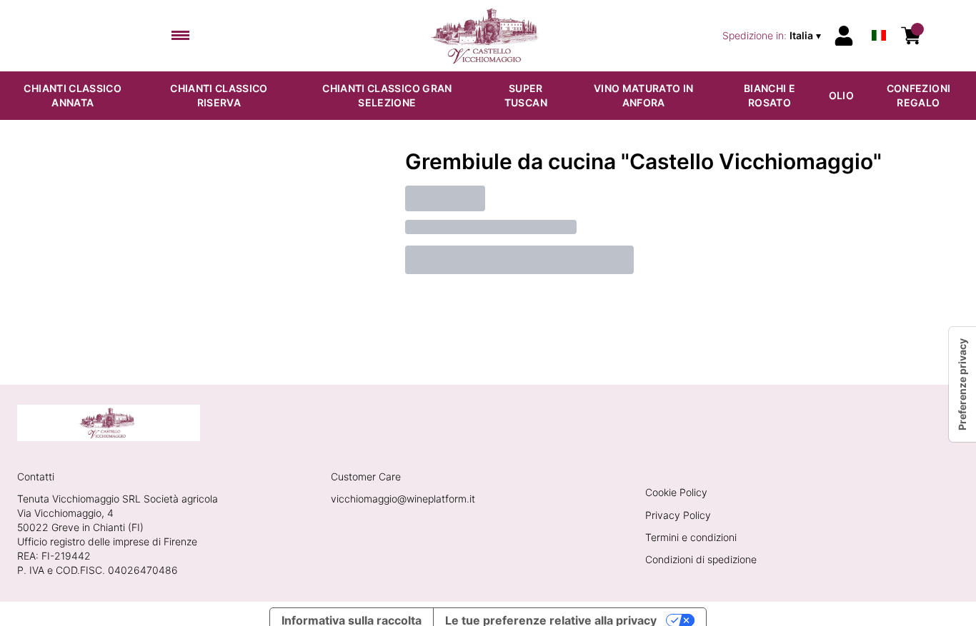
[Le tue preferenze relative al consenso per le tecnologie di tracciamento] (962, 384)
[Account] (844, 36)
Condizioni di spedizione (701, 559)
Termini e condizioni (691, 537)
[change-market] (773, 36)
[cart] (911, 36)
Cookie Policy (676, 492)
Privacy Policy (678, 515)
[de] (879, 16)
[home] (488, 35)
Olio (841, 95)
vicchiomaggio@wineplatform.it (403, 499)
